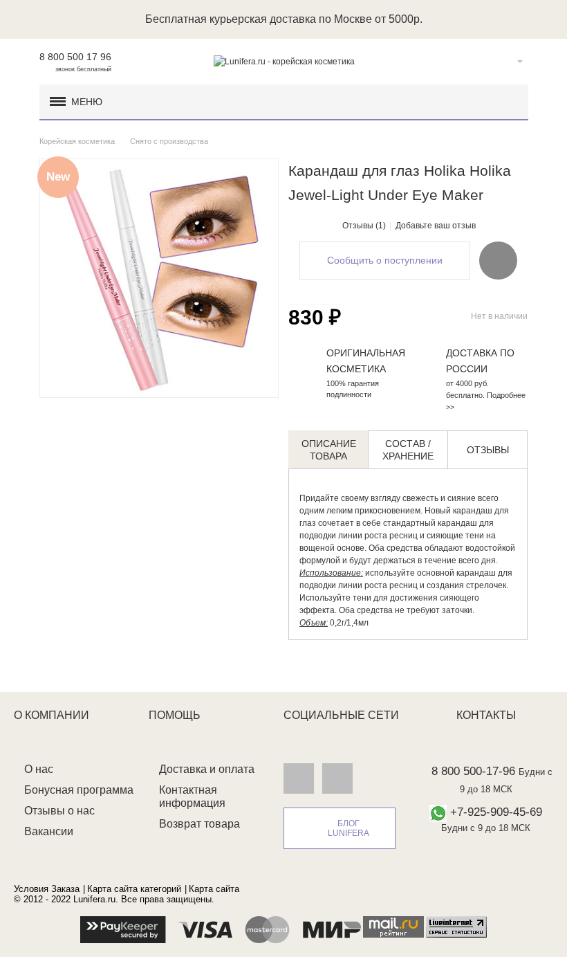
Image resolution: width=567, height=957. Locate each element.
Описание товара (328, 450)
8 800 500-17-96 (473, 771)
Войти (498, 61)
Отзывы (488, 449)
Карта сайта (214, 889)
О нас (38, 769)
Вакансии (48, 831)
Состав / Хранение (408, 450)
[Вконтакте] (299, 778)
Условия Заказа (47, 889)
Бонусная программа (78, 790)
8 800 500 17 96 (75, 56)
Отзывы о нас (59, 811)
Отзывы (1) (364, 225)
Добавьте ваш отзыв (436, 225)
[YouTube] (337, 778)
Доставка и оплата (206, 769)
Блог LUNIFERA (348, 828)
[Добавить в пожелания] (498, 260)
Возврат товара (199, 824)
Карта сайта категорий (134, 889)
